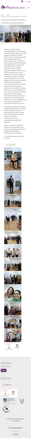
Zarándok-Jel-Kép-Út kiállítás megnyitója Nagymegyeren (14, 16)
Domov (2, 15)
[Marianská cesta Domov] (13, 7)
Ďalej (3, 370)
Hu (27, 1)
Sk (29, 1)
